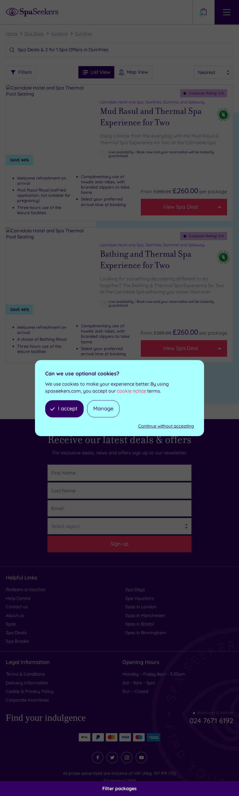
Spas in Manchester (145, 615)
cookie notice (131, 391)
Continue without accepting (166, 426)
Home (11, 33)
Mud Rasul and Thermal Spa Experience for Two (150, 117)
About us (15, 615)
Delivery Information (27, 683)
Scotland (59, 33)
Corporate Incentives (27, 700)
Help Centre (18, 598)
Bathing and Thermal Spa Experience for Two (145, 260)
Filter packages (119, 788)
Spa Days (135, 589)
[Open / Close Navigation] (227, 12)
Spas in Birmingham (145, 632)
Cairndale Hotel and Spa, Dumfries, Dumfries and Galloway (152, 102)
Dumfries (83, 33)
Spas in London (141, 606)
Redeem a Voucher (26, 589)
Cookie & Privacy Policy (30, 691)
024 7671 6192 (211, 720)
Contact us (17, 606)
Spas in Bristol (139, 624)
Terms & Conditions (25, 674)
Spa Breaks (17, 641)
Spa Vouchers (139, 598)
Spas (11, 624)
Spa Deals (34, 33)
